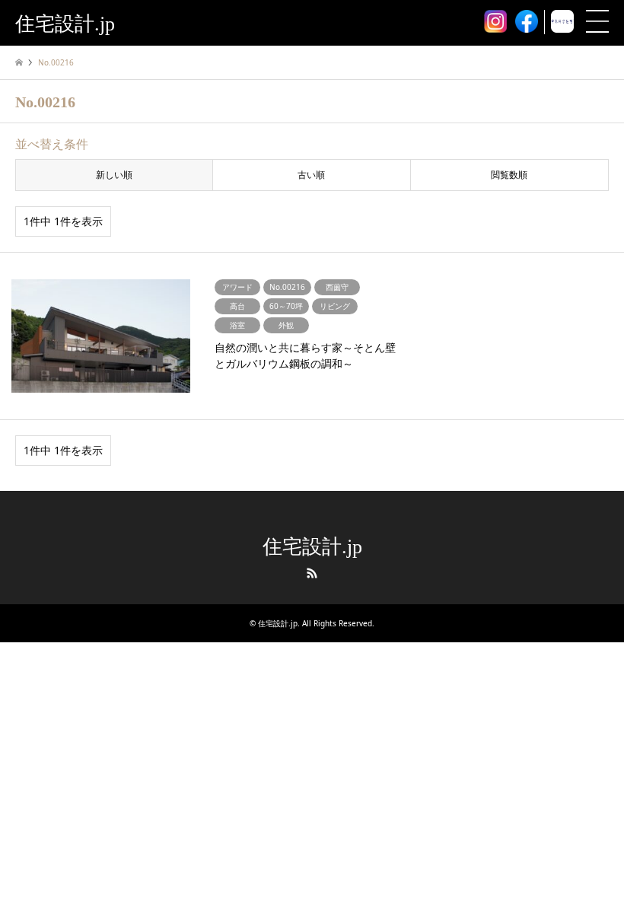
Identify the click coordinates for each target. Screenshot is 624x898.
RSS (312, 573)
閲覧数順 (509, 174)
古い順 (311, 174)
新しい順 (114, 174)
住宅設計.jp (312, 547)
